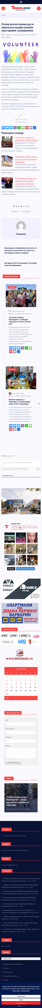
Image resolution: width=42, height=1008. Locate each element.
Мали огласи (8, 972)
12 (16, 683)
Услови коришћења (10, 976)
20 (21, 687)
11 (11, 683)
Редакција (8, 35)
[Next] (36, 778)
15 (30, 683)
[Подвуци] (8, 468)
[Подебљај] (3, 468)
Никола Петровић (18, 393)
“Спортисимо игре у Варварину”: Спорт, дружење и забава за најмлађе (17, 801)
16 (35, 683)
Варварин (15, 211)
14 (26, 683)
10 (7, 683)
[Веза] (22, 468)
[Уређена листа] (12, 468)
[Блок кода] (19, 468)
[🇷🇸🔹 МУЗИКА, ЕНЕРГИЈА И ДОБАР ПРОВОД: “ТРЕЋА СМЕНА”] (21, 560)
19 (16, 687)
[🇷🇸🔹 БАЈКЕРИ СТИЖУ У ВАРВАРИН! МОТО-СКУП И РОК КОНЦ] (9, 537)
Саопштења (27, 211)
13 (21, 683)
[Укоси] (5, 468)
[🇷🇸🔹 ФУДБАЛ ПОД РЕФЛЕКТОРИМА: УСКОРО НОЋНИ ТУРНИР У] (21, 537)
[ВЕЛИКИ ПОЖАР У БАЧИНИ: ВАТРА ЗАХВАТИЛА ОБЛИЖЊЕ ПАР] (9, 560)
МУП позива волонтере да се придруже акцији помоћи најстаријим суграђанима (26, 181)
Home (3, 15)
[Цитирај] (17, 468)
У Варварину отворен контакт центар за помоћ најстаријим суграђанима (26, 159)
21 (25, 687)
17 (7, 687)
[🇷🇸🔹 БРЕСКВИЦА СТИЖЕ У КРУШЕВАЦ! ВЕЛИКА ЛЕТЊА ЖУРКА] (32, 537)
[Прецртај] (10, 468)
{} (24, 468)
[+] (27, 468)
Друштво (23, 35)
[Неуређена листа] (15, 468)
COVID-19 (16, 35)
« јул (7, 698)
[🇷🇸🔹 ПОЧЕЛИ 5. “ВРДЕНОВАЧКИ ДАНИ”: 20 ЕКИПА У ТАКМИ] (9, 549)
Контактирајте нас (13, 762)
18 (11, 687)
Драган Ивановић (18, 311)
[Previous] (32, 778)
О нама (6, 980)
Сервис (6, 968)
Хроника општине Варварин (13, 964)
